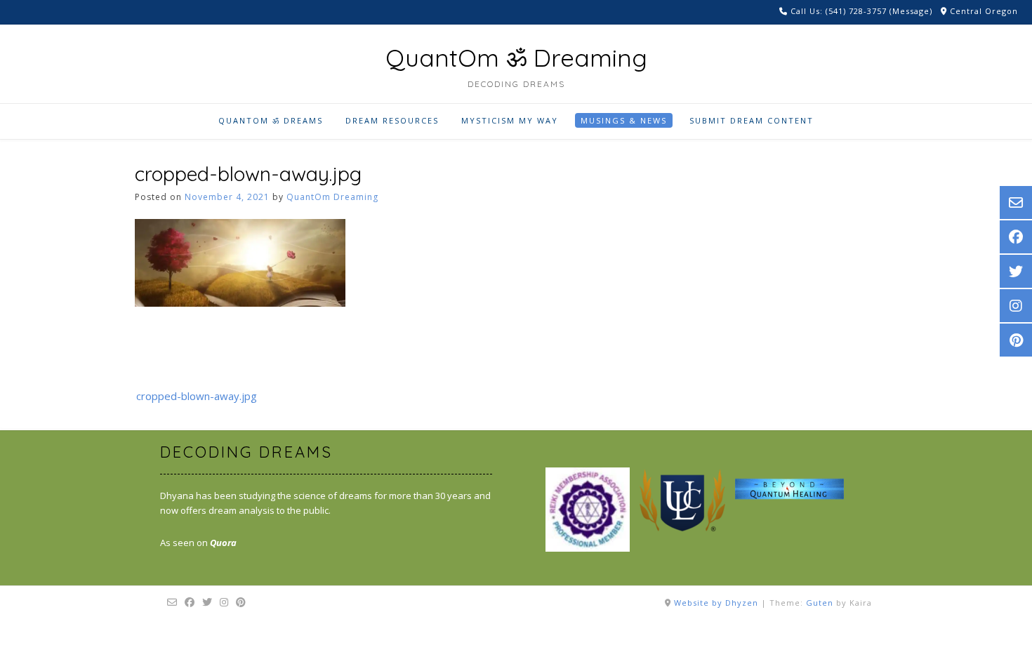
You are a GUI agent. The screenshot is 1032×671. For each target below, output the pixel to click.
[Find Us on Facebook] (190, 602)
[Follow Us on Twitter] (207, 602)
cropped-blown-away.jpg (196, 396)
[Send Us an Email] (172, 602)
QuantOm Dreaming (332, 197)
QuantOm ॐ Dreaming (516, 58)
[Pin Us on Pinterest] (241, 602)
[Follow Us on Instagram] (224, 602)
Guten (819, 602)
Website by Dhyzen (716, 602)
